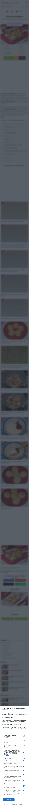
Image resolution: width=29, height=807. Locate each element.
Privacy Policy (22, 804)
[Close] (26, 708)
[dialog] (14, 756)
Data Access (14, 804)
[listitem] (14, 733)
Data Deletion (7, 804)
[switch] (24, 736)
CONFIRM (8, 799)
